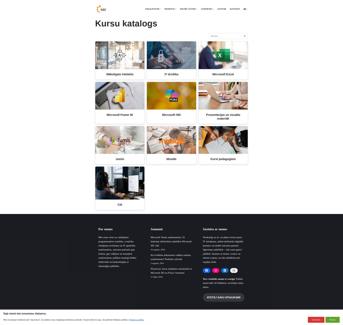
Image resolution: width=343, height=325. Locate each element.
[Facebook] (206, 270)
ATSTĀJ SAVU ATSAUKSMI (224, 297)
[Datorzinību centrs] (101, 9)
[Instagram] (215, 270)
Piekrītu (332, 320)
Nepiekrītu (316, 320)
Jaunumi (221, 9)
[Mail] (234, 270)
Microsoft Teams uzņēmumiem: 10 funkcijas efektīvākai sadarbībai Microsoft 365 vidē (171, 241)
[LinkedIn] (225, 270)
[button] (160, 9)
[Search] (245, 36)
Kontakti (235, 9)
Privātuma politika (136, 320)
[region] (171, 317)
